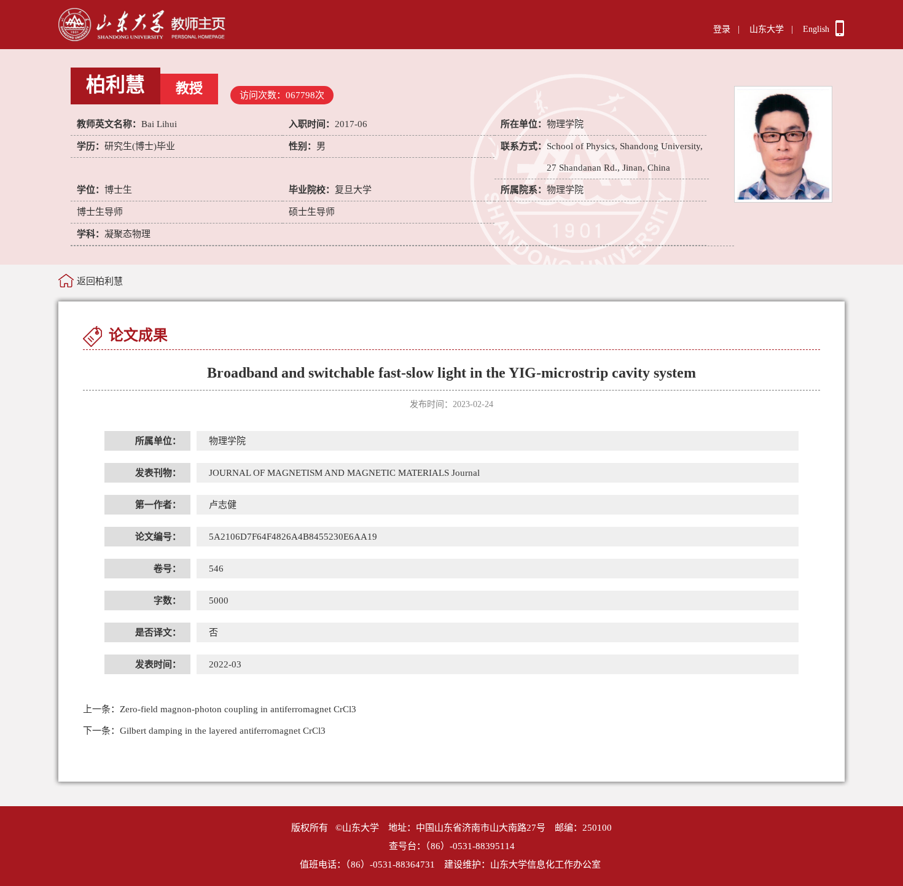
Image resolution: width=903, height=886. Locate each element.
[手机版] (839, 33)
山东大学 (766, 29)
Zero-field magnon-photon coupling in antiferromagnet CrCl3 (219, 709)
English (816, 29)
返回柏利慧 (100, 281)
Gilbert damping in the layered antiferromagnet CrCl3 (204, 731)
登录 (721, 29)
